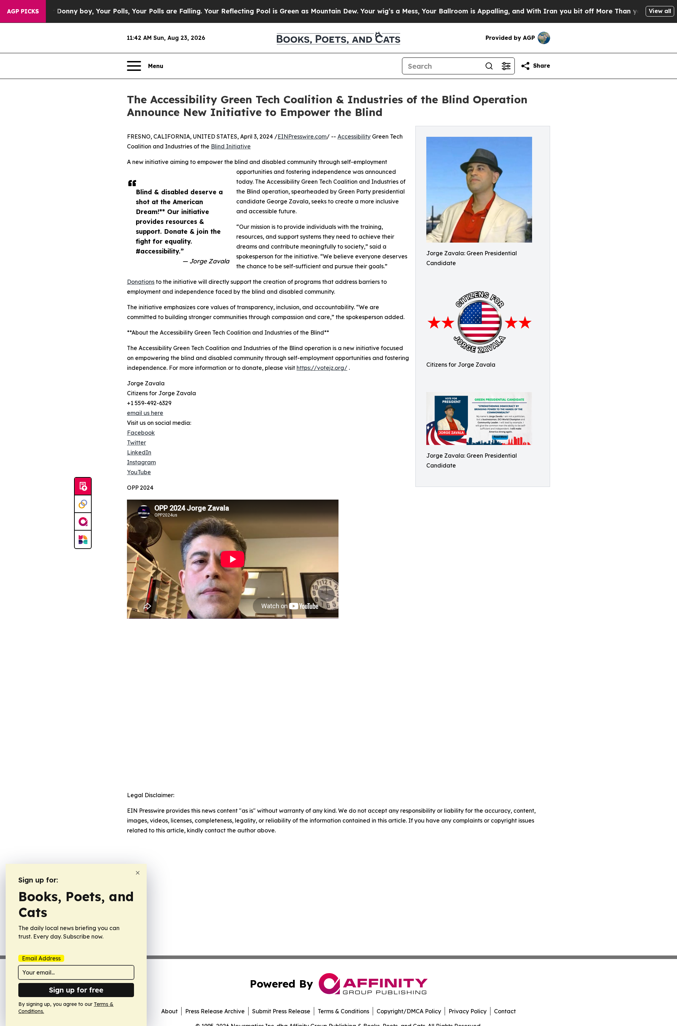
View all (660, 10)
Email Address (41, 958)
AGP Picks (23, 11)
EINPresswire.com (302, 136)
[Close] (137, 872)
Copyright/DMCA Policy (409, 1011)
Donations (140, 281)
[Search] (489, 66)
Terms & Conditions (343, 1011)
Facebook (141, 432)
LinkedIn (139, 452)
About (169, 1011)
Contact (505, 1011)
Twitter (136, 442)
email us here (145, 412)
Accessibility (354, 136)
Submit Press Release (281, 1011)
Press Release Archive (215, 1011)
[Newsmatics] (83, 539)
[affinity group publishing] (83, 522)
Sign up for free (76, 989)
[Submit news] (83, 486)
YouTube (139, 472)
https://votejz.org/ (322, 367)
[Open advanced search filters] (506, 66)
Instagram (141, 462)
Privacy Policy (468, 1011)
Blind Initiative (231, 146)
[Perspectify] (83, 504)
